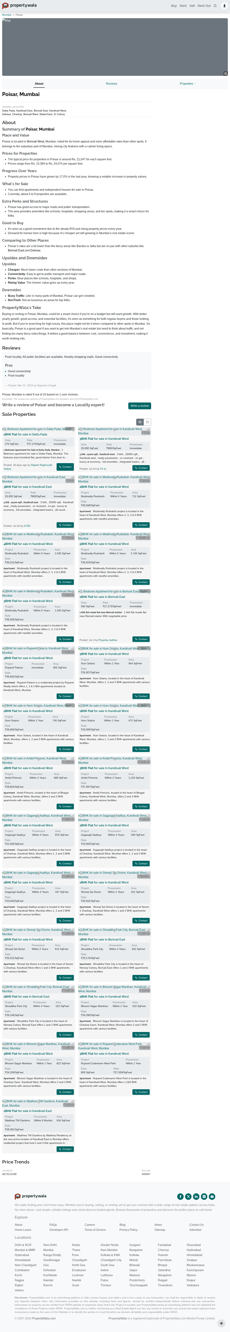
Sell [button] (192, 6)
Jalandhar (164, 1270)
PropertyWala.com (44, 1318)
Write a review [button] (140, 405)
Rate (29, 440)
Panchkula (165, 1260)
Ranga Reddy (52, 1255)
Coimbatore (22, 1270)
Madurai (134, 1275)
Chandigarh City (111, 1260)
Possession (60, 440)
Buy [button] (174, 6)
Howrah (163, 1255)
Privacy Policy (128, 1229)
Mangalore (165, 1275)
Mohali (133, 1260)
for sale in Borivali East (102, 597)
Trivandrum (165, 1285)
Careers (90, 1224)
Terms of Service (95, 1229)
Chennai (163, 1250)
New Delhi (50, 1244)
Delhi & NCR (23, 1244)
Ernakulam (79, 1270)
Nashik (76, 1280)
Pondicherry (137, 1280)
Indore (105, 1270)
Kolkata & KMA (110, 1255)
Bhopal (162, 1265)
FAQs (53, 1224)
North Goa (78, 1265)
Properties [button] (186, 83)
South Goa (107, 1265)
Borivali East (41, 110)
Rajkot (19, 1285)
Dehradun (49, 1270)
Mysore (191, 1275)
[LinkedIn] (196, 1196)
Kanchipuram (195, 1270)
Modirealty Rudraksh (93, 496)
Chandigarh (79, 1260)
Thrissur (106, 1285)
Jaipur (133, 1270)
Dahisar (6, 114)
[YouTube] (212, 1196)
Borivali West (30, 114)
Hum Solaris (88, 663)
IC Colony (59, 114)
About (39, 83)
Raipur (191, 1280)
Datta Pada (8, 110)
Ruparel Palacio (14, 667)
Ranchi (47, 1285)
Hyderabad (194, 1250)
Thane (76, 1250)
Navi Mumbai (109, 1250)
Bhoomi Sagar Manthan (94, 1006)
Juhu (93, 246)
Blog (122, 1224)
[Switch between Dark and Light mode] (221, 1323)
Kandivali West (57, 110)
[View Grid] (140, 422)
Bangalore (136, 1250)
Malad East (46, 114)
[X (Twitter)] (188, 1196)
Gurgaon (135, 1244)
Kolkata (134, 1255)
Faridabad (164, 1244)
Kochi (18, 1275)
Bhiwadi (134, 1265)
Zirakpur (192, 1260)
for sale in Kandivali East (28, 487)
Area (7, 440)
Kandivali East (24, 110)
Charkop (17, 114)
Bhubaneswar (195, 1265)
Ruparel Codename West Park (98, 1063)
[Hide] (5, 430)
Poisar (31, 129)
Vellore (19, 1290)
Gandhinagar (51, 1260)
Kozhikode (50, 1275)
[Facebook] (180, 1196)
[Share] (72, 430)
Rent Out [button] (204, 6)
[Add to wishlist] (38, 430)
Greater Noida (110, 1244)
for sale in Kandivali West (104, 438)
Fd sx (103, 468)
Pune (75, 1255)
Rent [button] (183, 6)
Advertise (195, 1229)
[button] (215, 6)
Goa (46, 1265)
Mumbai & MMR (25, 1250)
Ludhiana (107, 1275)
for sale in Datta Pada (25, 434)
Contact (66, 466)
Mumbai (6, 14)
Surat (75, 1285)
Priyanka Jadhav (107, 640)
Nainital (48, 1280)
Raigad (162, 1280)
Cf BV (27, 525)
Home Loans (23, 1229)
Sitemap (160, 1229)
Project (85, 492)
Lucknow (78, 1275)
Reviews (111, 83)
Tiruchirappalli (138, 1285)
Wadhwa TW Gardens (17, 1120)
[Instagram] (204, 1196)
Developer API (59, 1229)
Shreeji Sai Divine (91, 891)
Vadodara (193, 1285)
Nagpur (19, 1280)
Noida (76, 1244)
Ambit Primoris (13, 777)
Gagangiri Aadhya (15, 834)
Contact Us (196, 1224)
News (158, 1224)
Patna (104, 1280)
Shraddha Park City (92, 949)
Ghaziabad (194, 1244)
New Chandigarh (25, 1265)
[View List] (147, 422)
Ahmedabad (194, 1255)
